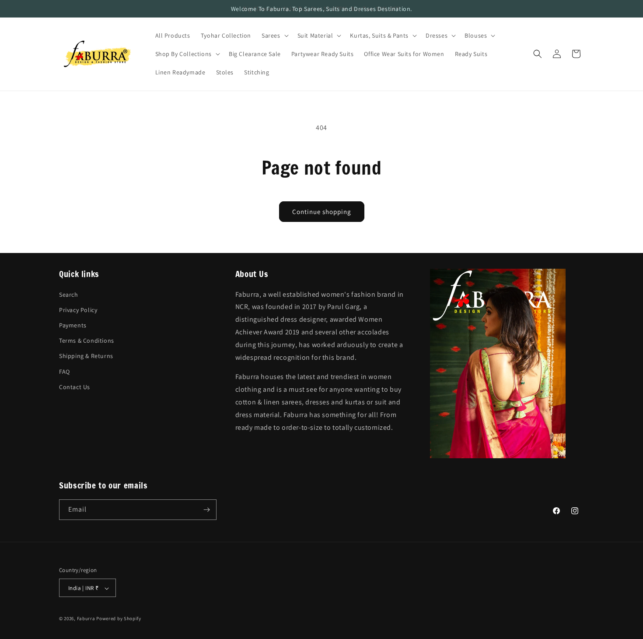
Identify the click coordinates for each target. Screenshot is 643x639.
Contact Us (74, 386)
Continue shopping (321, 211)
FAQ (64, 371)
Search (68, 294)
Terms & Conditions (86, 340)
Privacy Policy (78, 309)
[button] (274, 35)
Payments (73, 325)
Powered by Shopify (118, 619)
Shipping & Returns (86, 356)
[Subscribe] (206, 509)
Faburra (86, 619)
